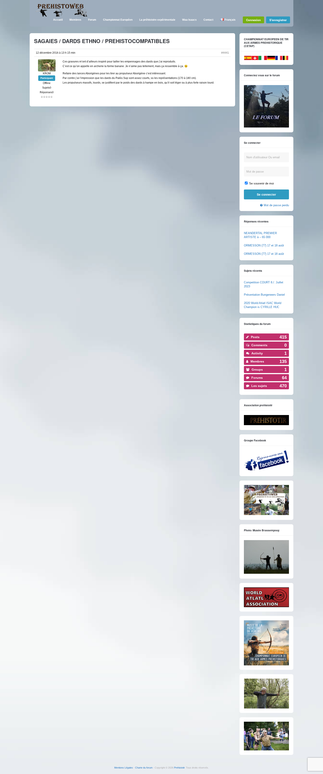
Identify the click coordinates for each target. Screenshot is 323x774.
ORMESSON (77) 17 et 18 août (264, 245)
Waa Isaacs (189, 19)
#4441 (225, 52)
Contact (208, 19)
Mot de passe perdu (276, 205)
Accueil (58, 19)
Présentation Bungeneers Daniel (264, 294)
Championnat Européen (117, 19)
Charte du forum (143, 767)
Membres (75, 19)
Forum (92, 19)
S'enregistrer (278, 20)
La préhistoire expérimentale (157, 19)
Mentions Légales (123, 767)
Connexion (253, 20)
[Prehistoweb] (60, 15)
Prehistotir (179, 767)
